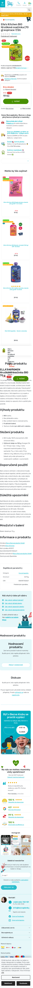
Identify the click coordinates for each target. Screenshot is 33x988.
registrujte (15, 695)
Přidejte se (10, 123)
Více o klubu (9, 727)
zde (2, 973)
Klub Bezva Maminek (11, 79)
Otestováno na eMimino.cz (16, 825)
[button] (16, 211)
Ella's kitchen (10, 108)
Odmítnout (8, 983)
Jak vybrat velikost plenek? (14, 600)
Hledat (29, 10)
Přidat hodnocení (16, 665)
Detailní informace (21, 68)
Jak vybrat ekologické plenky (15, 610)
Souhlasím (23, 983)
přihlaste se (19, 692)
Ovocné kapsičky (24, 573)
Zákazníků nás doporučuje (16, 802)
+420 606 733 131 (18, 4)
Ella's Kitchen (9, 546)
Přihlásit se (9, 887)
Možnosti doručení (10, 89)
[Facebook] (16, 916)
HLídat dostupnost (15, 102)
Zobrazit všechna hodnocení (15, 777)
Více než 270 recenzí (14, 810)
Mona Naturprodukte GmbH (15, 543)
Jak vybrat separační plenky (14, 607)
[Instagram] (16, 920)
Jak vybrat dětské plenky (13, 603)
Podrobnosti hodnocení (9, 36)
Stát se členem (22, 730)
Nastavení (16, 977)
